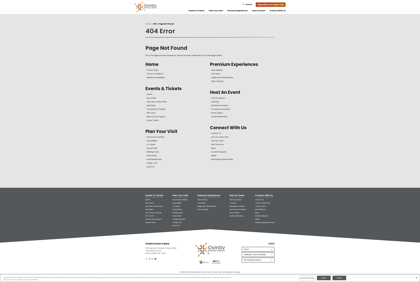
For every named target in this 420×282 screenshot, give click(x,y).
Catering (215, 101)
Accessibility (152, 140)
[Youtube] (155, 259)
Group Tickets (153, 120)
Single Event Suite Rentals (222, 77)
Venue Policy (152, 148)
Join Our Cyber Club (219, 137)
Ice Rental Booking (219, 116)
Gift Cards (151, 113)
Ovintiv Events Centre (145, 7)
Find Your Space (218, 98)
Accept (339, 278)
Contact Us (216, 133)
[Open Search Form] (247, 4)
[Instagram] (152, 259)
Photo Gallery (217, 113)
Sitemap (237, 272)
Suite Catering (217, 81)
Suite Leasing (216, 70)
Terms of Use (206, 272)
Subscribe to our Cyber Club (270, 4)
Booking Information (219, 105)
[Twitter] (146, 259)
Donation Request (218, 152)
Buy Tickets (151, 98)
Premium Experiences (237, 11)
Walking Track (153, 152)
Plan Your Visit (216, 11)
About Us (150, 166)
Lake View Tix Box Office (157, 101)
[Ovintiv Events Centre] (210, 250)
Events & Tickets (196, 11)
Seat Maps (151, 105)
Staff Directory (217, 144)
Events (149, 94)
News (213, 148)
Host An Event (258, 11)
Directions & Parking (155, 137)
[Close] (416, 277)
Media (213, 155)
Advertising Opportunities (222, 159)
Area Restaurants (154, 159)
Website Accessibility (156, 77)
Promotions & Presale (156, 109)
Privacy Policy (152, 70)
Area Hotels (152, 155)
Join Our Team (217, 140)
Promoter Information (220, 109)
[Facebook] (149, 259)
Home (148, 24)
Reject (323, 278)
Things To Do (152, 163)
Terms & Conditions (155, 74)
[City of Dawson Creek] (204, 262)
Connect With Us (278, 11)
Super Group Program (156, 116)
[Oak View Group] (216, 262)
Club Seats (215, 74)
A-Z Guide (151, 144)
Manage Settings (307, 278)
